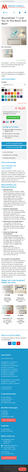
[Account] (19, 12)
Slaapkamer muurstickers (10, 369)
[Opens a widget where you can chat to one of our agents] (22, 469)
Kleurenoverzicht (7, 399)
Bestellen (5, 411)
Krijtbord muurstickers (9, 381)
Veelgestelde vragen (8, 416)
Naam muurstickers (8, 367)
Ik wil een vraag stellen (13, 143)
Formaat (3, 82)
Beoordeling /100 (14, 468)
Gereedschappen (7, 387)
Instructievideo (6, 397)
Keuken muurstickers (8, 363)
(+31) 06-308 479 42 (8, 453)
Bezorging (5, 413)
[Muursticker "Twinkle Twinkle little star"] (20, 309)
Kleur (3, 87)
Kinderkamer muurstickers (10, 365)
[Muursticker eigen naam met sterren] (20, 289)
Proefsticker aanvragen (13, 147)
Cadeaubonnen (6, 388)
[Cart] (25, 12)
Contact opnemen (9, 457)
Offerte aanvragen (7, 420)
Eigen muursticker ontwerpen (11, 383)
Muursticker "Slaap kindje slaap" (7, 299)
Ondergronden (6, 401)
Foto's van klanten (7, 431)
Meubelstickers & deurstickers (11, 380)
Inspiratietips (6, 429)
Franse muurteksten (8, 374)
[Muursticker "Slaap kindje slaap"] (7, 289)
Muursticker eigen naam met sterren (20, 299)
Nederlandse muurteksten (10, 376)
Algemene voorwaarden (18, 466)
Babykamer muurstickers (9, 362)
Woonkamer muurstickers (9, 371)
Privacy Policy (7, 466)
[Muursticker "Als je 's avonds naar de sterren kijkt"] (7, 309)
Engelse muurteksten (8, 372)
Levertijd (4, 414)
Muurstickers (6, 358)
